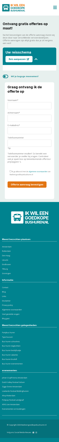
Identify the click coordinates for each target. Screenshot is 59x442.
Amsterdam (7, 247)
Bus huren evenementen (12, 364)
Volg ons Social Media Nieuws (19, 432)
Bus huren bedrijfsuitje (11, 350)
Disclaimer (6, 301)
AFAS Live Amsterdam (11, 404)
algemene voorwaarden (38, 171)
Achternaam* (14, 112)
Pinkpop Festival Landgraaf (13, 400)
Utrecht (5, 260)
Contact (5, 287)
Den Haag (6, 255)
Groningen (6, 273)
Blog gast (5, 318)
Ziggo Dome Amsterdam (12, 386)
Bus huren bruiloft (9, 359)
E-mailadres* (14, 125)
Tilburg (5, 269)
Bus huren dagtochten (11, 346)
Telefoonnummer (16, 137)
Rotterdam (6, 251)
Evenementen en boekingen (13, 409)
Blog (4, 292)
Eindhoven (6, 264)
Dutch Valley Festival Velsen (13, 382)
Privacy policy (7, 305)
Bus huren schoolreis (11, 341)
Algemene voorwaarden (12, 310)
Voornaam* (13, 100)
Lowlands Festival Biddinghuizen (15, 391)
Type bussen (7, 337)
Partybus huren (8, 332)
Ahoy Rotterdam (8, 395)
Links (4, 296)
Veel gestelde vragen (10, 314)
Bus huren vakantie (10, 355)
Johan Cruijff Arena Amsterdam (14, 378)
